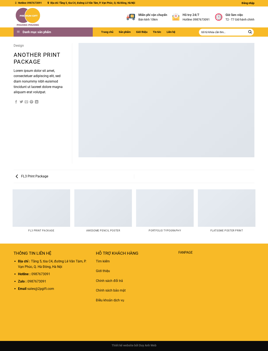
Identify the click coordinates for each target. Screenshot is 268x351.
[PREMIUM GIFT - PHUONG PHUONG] (40, 16)
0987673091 (34, 2)
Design (19, 46)
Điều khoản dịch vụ (110, 300)
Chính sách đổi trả (109, 281)
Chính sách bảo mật (111, 291)
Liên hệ (171, 32)
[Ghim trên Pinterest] (31, 102)
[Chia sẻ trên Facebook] (16, 102)
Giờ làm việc (234, 15)
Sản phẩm (125, 32)
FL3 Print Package (34, 176)
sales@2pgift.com (40, 289)
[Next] (255, 216)
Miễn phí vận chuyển (152, 15)
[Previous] (13, 216)
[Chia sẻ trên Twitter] (21, 102)
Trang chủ (107, 32)
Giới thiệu (141, 32)
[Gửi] (250, 32)
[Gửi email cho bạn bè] (26, 102)
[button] (248, 3)
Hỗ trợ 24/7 (191, 15)
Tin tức (157, 32)
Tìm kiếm (103, 261)
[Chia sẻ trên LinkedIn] (36, 102)
